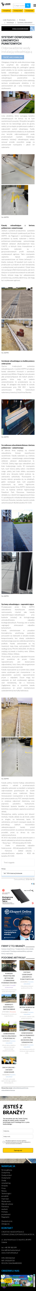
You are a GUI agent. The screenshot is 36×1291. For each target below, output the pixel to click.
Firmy (3, 1188)
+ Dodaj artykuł (17, 10)
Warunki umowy (7, 1204)
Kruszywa (13, 1012)
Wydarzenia (5, 1201)
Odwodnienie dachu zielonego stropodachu (9, 1036)
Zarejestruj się (6, 1221)
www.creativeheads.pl (9, 1253)
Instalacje (10, 22)
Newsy (4, 1191)
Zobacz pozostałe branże (20, 29)
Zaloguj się (5, 1224)
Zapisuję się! (18, 1150)
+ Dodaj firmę (6, 10)
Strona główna (6, 1170)
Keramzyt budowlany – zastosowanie (9, 1007)
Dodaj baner (6, 1178)
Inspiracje (5, 1199)
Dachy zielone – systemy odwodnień (9, 1069)
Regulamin (5, 1217)
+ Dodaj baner (29, 10)
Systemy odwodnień (24, 22)
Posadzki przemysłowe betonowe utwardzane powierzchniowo (9, 978)
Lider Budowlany (9, 20)
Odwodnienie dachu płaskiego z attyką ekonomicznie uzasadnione (27, 1037)
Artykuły (22, 20)
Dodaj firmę (5, 1172)
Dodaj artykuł (6, 1175)
